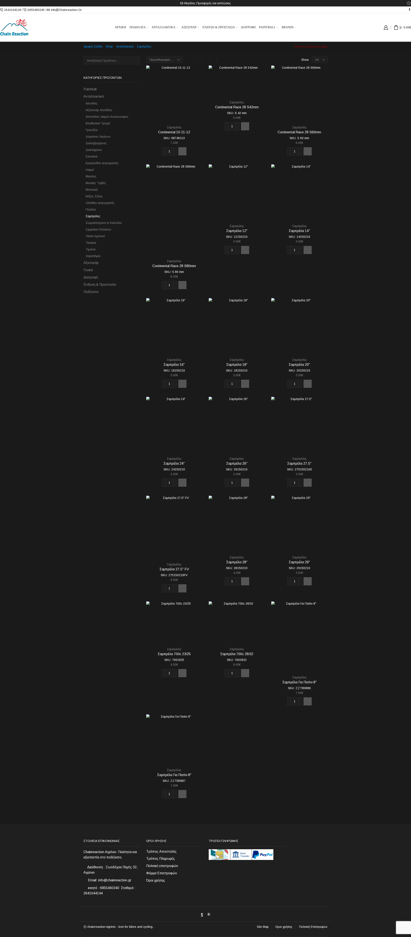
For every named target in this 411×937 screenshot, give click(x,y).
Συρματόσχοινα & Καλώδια (104, 223)
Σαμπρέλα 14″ (299, 231)
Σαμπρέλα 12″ (236, 231)
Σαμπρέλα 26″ (236, 463)
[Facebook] (409, 9)
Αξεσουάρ (189, 27)
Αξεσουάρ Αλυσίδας (99, 110)
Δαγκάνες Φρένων (98, 136)
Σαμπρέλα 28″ (236, 562)
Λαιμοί (90, 169)
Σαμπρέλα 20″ (299, 364)
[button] (182, 151)
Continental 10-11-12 (174, 132)
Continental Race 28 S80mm (174, 266)
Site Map (263, 926)
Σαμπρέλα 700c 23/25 (174, 654)
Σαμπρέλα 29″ (299, 562)
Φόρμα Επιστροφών (161, 873)
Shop (109, 46)
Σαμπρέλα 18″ (236, 364)
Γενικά (88, 270)
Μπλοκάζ (92, 189)
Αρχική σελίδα (93, 46)
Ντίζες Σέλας (94, 196)
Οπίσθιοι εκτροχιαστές (100, 203)
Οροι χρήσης (283, 926)
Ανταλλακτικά (163, 27)
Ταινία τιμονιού (95, 236)
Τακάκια (91, 242)
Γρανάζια (92, 130)
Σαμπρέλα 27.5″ (299, 463)
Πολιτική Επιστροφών (313, 926)
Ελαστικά (91, 156)
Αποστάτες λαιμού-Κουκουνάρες (107, 116)
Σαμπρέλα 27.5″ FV (174, 569)
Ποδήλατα (138, 27)
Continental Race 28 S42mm (237, 107)
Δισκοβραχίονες (96, 143)
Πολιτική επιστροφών (162, 866)
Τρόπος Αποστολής (161, 851)
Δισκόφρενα (94, 150)
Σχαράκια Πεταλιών (98, 229)
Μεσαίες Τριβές (96, 183)
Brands (288, 27)
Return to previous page (311, 46)
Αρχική (120, 27)
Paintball (267, 27)
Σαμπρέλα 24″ (174, 463)
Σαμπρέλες (174, 127)
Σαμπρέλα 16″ (174, 364)
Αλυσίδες (92, 103)
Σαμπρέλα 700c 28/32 (236, 654)
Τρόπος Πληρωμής (160, 858)
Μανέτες (91, 176)
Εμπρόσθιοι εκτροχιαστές (102, 163)
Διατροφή (248, 27)
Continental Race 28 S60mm (299, 132)
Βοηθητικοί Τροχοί (98, 123)
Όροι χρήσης (155, 880)
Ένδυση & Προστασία (219, 27)
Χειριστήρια (93, 256)
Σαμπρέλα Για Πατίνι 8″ (299, 682)
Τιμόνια (90, 249)
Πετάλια (91, 209)
